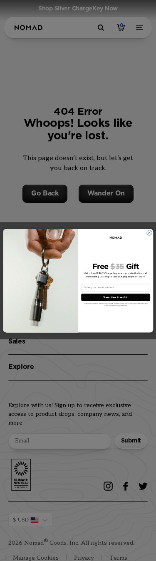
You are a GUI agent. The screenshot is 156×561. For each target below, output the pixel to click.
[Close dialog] (149, 232)
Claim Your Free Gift (115, 297)
